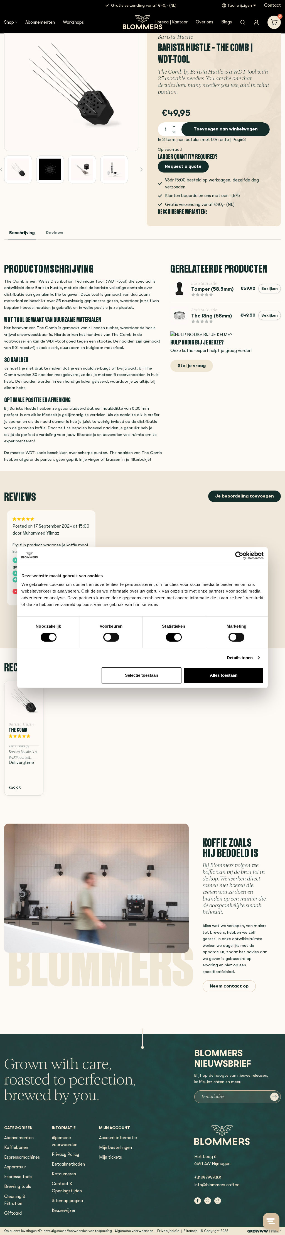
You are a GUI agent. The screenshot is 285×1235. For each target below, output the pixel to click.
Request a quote (183, 166)
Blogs (226, 22)
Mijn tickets (110, 1157)
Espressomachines (22, 1157)
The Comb (18, 729)
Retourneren (64, 1173)
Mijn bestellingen (115, 1147)
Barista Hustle (175, 37)
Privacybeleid (168, 1231)
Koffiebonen (16, 1147)
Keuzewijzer (63, 1210)
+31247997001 (208, 1177)
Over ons (204, 22)
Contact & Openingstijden (67, 1187)
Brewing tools (17, 1186)
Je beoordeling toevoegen (244, 496)
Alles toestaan (223, 675)
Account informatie (118, 1137)
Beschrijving (22, 232)
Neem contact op (229, 986)
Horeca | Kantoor (171, 22)
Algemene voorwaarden (64, 1141)
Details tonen (240, 657)
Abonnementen (40, 22)
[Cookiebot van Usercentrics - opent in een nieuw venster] (239, 555)
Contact (272, 5)
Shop (9, 22)
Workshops (73, 22)
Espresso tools (18, 1176)
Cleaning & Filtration (15, 1200)
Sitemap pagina (67, 1200)
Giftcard (13, 1213)
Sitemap (190, 1231)
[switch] (111, 637)
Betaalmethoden (68, 1164)
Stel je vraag (192, 365)
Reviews (54, 232)
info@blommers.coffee (217, 1184)
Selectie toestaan (141, 675)
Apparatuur (15, 1167)
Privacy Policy (65, 1154)
